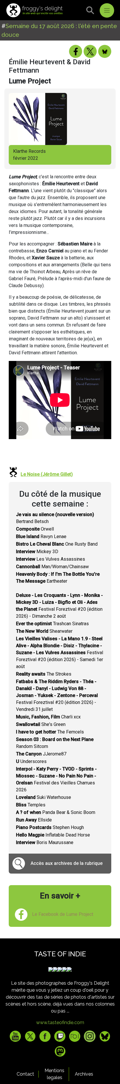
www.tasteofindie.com (60, 1022)
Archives (84, 1074)
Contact (25, 1074)
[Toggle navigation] (107, 10)
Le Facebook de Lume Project (62, 914)
